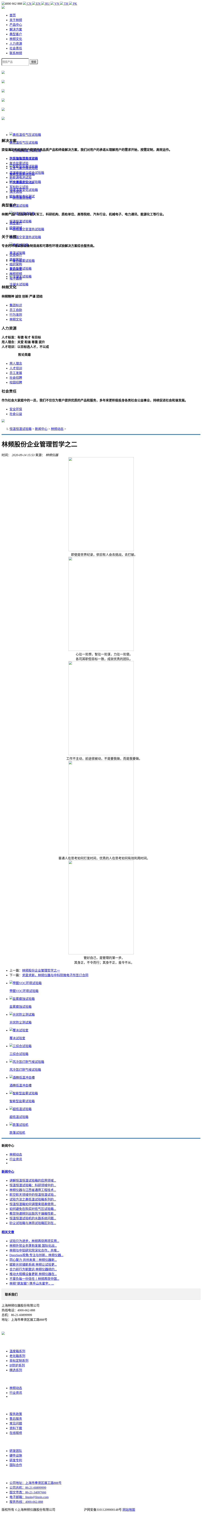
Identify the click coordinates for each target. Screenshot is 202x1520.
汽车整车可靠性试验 (23, 158)
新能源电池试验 (20, 177)
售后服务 (15, 1418)
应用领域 (15, 228)
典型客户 (15, 34)
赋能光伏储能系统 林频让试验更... (33, 1264)
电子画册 (15, 278)
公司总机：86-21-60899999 (27, 1487)
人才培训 (15, 368)
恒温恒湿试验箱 (20, 429)
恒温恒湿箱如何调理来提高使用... (32, 1204)
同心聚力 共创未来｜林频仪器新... (33, 1260)
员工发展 (15, 373)
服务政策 (15, 1414)
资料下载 (15, 1428)
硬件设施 (15, 1455)
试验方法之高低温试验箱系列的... (32, 1199)
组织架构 (15, 264)
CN (29, 3)
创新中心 (15, 1442)
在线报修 (15, 1433)
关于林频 (15, 20)
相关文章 (8, 1232)
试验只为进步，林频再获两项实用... (34, 1241)
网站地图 (129, 1509)
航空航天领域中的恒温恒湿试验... (32, 1194)
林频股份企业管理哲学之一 (41, 970)
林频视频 (15, 273)
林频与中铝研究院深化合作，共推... (34, 1250)
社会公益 (15, 414)
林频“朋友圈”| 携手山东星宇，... (31, 1283)
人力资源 (15, 43)
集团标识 (15, 305)
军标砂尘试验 (18, 187)
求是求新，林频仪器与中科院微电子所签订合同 (55, 975)
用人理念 (15, 363)
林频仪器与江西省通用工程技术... (32, 1190)
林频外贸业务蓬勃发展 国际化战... (33, 1245)
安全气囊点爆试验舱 (23, 168)
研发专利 (15, 1460)
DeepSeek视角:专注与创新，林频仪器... (36, 1255)
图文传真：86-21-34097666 (27, 1492)
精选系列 (15, 1370)
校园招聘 (15, 382)
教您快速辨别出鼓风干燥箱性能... (32, 1213)
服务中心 (15, 1405)
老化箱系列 (17, 1356)
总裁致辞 (15, 259)
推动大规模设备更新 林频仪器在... (33, 1274)
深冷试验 (15, 191)
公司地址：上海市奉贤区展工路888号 (35, 1483)
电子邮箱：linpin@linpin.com (29, 1497)
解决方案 (15, 29)
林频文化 (15, 39)
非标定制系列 (18, 1360)
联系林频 (15, 53)
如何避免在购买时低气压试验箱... (32, 1209)
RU (47, 3)
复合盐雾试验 (18, 163)
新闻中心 (41, 429)
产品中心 (15, 24)
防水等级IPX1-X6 (21, 182)
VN (57, 3)
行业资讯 (15, 1159)
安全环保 (15, 409)
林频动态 (57, 429)
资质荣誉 (15, 269)
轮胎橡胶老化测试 (22, 196)
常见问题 (15, 1423)
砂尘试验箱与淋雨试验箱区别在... (32, 1223)
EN (38, 3)
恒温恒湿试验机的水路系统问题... (32, 1218)
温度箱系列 (17, 1351)
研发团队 (15, 1450)
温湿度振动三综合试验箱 (26, 172)
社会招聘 (15, 377)
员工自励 (15, 310)
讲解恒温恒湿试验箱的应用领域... (32, 1180)
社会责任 (15, 48)
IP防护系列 (17, 1365)
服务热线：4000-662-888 (26, 1501)
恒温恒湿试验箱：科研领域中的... (32, 1185)
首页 (12, 15)
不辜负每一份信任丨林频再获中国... (34, 1278)
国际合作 (15, 1465)
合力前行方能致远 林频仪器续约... (33, 1269)
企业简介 (15, 255)
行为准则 (15, 314)
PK (74, 3)
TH (66, 3)
